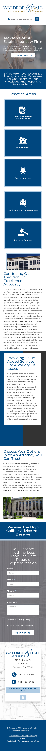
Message (12, 602)
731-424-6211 (26, 675)
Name (10, 568)
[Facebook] (23, 697)
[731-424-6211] (14, 674)
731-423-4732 (26, 682)
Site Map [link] (25, 736)
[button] (37, 19)
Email (10, 580)
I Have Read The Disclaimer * (21, 626)
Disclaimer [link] (14, 736)
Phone (11, 591)
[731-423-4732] (14, 681)
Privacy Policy (24, 620)
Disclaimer (12, 620)
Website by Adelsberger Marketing (23, 741)
